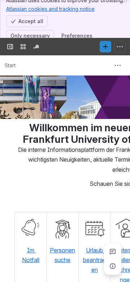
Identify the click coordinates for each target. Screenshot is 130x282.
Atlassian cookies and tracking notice (50, 9)
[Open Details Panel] (112, 266)
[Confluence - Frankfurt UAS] (37, 46)
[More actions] (118, 65)
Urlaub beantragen (94, 260)
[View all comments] (112, 251)
